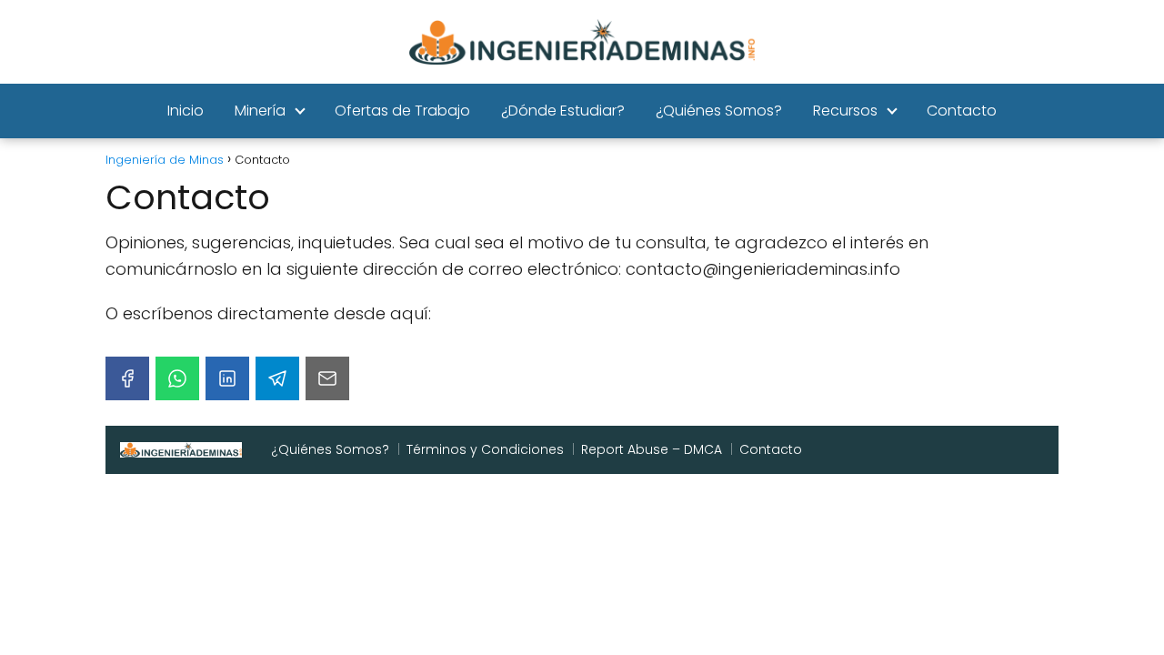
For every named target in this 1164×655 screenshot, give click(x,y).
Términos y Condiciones (485, 449)
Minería (260, 110)
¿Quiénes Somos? (719, 110)
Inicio (185, 110)
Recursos (845, 110)
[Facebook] (127, 378)
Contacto (962, 110)
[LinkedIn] (227, 378)
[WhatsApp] (177, 378)
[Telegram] (277, 378)
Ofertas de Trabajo (402, 110)
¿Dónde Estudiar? (563, 110)
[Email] (327, 378)
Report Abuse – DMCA (651, 449)
